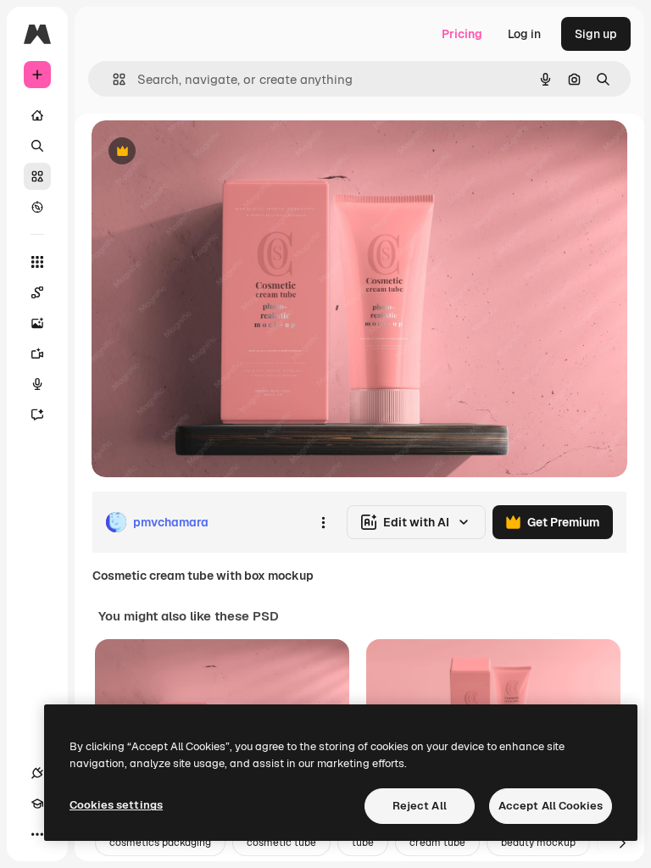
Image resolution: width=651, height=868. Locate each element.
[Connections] (37, 773)
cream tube (437, 842)
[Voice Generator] (37, 384)
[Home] (37, 115)
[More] (37, 834)
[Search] (37, 145)
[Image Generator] (37, 323)
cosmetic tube (281, 842)
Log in (524, 34)
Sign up (596, 34)
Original (200, 152)
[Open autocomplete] (112, 79)
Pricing (462, 34)
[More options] (323, 522)
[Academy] (37, 803)
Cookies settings (116, 805)
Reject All (419, 805)
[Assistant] (37, 414)
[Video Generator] (37, 353)
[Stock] (37, 176)
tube (363, 842)
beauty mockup (538, 842)
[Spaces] (37, 292)
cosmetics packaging (160, 842)
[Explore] (37, 206)
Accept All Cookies (550, 805)
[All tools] (37, 261)
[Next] (622, 842)
